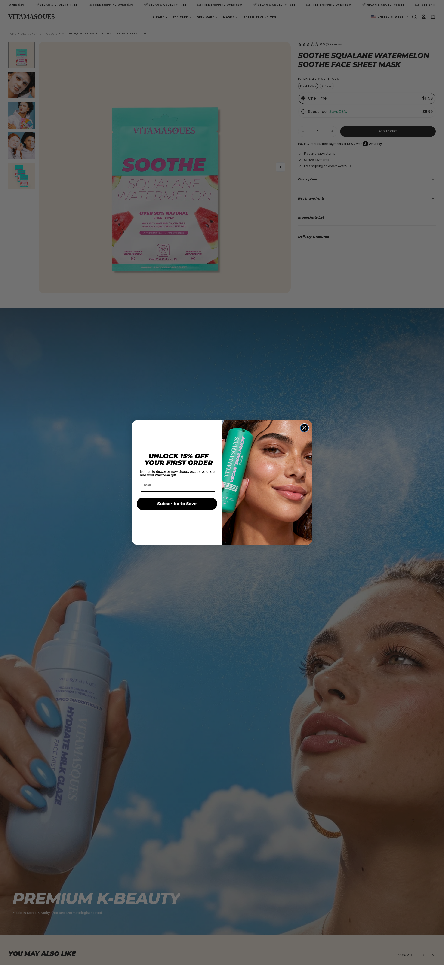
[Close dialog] (304, 428)
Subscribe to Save (177, 503)
